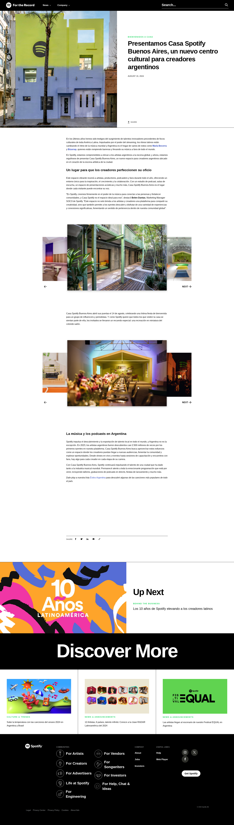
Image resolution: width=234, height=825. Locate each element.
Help (158, 753)
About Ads (75, 810)
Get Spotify (192, 773)
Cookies (65, 810)
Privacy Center (39, 810)
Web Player (162, 759)
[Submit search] (225, 4)
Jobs (137, 759)
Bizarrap (72, 149)
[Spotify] (20, 5)
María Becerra (159, 146)
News (45, 5)
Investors (139, 766)
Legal (28, 810)
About (138, 753)
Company (62, 5)
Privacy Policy (53, 810)
